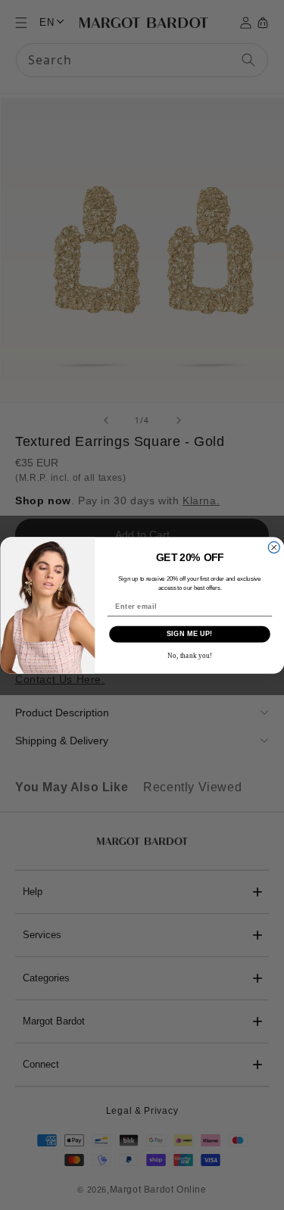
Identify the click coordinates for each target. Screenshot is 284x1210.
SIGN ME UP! (189, 634)
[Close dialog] (273, 547)
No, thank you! (189, 655)
